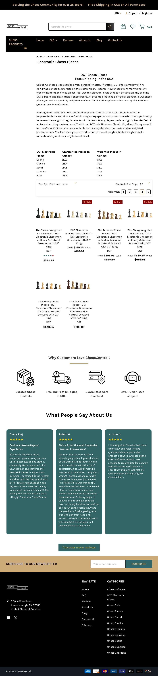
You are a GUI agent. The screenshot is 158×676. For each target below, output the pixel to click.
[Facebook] (9, 618)
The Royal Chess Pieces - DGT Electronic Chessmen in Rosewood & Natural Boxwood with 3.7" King (79, 309)
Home (40, 40)
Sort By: (43, 184)
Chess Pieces (115, 611)
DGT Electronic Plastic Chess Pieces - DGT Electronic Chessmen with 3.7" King (79, 236)
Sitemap (87, 625)
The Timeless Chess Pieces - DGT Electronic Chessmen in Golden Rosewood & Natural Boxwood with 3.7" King (109, 238)
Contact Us (115, 40)
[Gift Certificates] (124, 26)
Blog (99, 40)
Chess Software (116, 589)
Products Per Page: (127, 184)
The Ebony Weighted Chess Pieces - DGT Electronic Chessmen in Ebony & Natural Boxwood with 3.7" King (140, 238)
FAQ (52, 40)
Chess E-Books (116, 628)
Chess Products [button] (16, 42)
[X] (15, 618)
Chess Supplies (116, 646)
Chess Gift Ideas (116, 652)
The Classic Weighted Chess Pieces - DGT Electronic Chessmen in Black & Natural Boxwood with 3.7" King (48, 238)
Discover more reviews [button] (79, 547)
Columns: (114, 191)
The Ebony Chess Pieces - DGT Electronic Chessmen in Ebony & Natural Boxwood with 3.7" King (48, 309)
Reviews (68, 40)
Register (146, 13)
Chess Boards (115, 616)
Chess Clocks (115, 623)
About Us (85, 40)
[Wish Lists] (133, 26)
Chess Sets (113, 605)
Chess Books (114, 640)
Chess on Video (116, 634)
